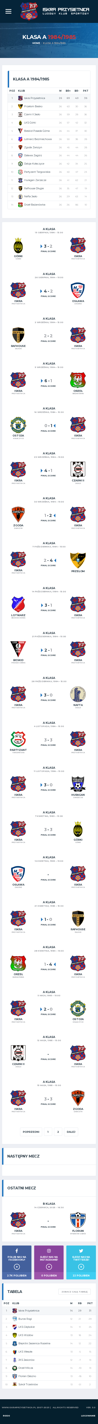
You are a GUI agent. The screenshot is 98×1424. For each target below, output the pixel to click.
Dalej (71, 1131)
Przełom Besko (33, 106)
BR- (77, 90)
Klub (21, 90)
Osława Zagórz (33, 155)
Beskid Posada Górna (37, 130)
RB (80, 1303)
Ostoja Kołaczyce (34, 163)
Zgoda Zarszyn (33, 147)
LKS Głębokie (26, 1326)
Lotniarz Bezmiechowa (38, 139)
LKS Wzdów (25, 1335)
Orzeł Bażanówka (34, 204)
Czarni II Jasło (32, 114)
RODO (6, 1415)
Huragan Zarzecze (35, 180)
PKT (85, 90)
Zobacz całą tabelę (75, 1291)
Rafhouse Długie (34, 188)
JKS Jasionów (26, 1359)
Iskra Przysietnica (34, 98)
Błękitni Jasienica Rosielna (34, 1343)
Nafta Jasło (30, 196)
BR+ (68, 90)
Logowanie (88, 1415)
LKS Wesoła (25, 1351)
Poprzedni (31, 1131)
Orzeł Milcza (25, 1367)
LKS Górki (30, 122)
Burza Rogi (25, 1318)
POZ (12, 90)
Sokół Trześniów (28, 1384)
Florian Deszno (27, 1376)
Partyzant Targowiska (37, 171)
